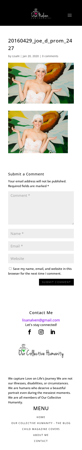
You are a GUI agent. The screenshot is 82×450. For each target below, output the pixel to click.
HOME (41, 417)
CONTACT (41, 441)
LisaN (16, 56)
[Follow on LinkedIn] (53, 332)
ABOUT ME (41, 435)
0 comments (50, 56)
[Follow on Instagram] (41, 332)
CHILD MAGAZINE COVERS (41, 429)
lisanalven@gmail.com (41, 320)
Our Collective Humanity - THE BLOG (41, 423)
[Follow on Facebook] (29, 332)
